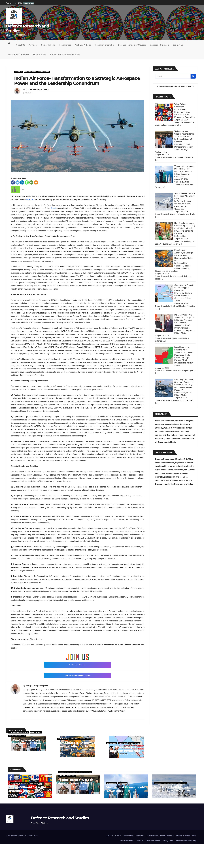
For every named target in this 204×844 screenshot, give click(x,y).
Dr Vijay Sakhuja (129, 754)
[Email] (31, 182)
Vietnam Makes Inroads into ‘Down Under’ (125, 789)
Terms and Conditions (18, 54)
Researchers (65, 45)
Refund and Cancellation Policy (65, 54)
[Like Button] (15, 189)
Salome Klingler (178, 794)
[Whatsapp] (27, 182)
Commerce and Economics (19, 783)
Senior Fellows (48, 45)
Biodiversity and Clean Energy (165, 783)
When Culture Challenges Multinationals (28, 789)
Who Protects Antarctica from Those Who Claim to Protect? (172, 790)
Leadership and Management (18, 732)
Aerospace (18, 71)
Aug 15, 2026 (161, 794)
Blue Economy (63, 738)
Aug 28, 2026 (17, 794)
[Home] (10, 43)
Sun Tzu (30, 200)
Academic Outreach (159, 45)
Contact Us (178, 45)
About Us (20, 45)
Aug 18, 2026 (113, 794)
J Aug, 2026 (15, 747)
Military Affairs (43, 71)
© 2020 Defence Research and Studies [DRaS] (22, 835)
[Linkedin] (22, 182)
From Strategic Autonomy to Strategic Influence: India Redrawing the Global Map (77, 746)
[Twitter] (17, 182)
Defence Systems (30, 71)
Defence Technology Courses (132, 45)
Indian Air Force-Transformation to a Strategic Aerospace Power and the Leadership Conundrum (77, 80)
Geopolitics (74, 738)
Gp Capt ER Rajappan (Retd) (37, 89)
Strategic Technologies (17, 736)
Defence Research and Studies (27, 28)
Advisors (33, 45)
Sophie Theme (33, 794)
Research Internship (104, 45)
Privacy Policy (39, 54)
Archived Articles (83, 45)
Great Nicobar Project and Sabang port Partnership (124, 749)
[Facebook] (13, 182)
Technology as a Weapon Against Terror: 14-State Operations (25, 743)
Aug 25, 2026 (65, 787)
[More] (36, 182)
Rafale (54, 208)
